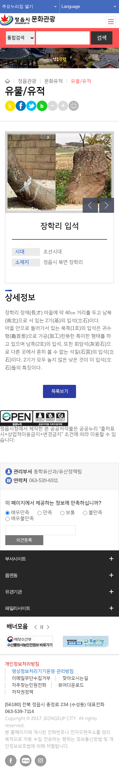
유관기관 (13, 591)
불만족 (95, 512)
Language (70, 6)
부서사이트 (15, 558)
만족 (47, 512)
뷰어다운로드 (71, 685)
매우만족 (20, 512)
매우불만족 (22, 518)
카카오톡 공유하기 (11, 106)
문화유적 (53, 81)
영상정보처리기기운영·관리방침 (43, 671)
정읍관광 (27, 81)
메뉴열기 (111, 21)
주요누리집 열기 (17, 6)
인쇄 (74, 106)
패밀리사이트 (17, 608)
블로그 (25, 760)
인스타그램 (40, 760)
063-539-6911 (43, 480)
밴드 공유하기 (42, 106)
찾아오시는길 (75, 678)
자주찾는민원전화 (29, 685)
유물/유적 (81, 81)
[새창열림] (31, 642)
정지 (41, 627)
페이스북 (11, 760)
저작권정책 (22, 692)
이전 (35, 627)
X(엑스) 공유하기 (32, 106)
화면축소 (53, 106)
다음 (48, 627)
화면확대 (63, 106)
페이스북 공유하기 (21, 106)
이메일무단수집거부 (31, 678)
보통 (70, 512)
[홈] (7, 81)
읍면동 (11, 575)
